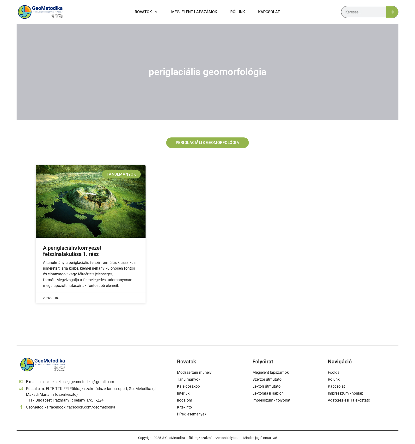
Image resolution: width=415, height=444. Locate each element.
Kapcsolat (269, 12)
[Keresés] (392, 12)
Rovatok (143, 12)
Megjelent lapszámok (194, 12)
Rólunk (237, 12)
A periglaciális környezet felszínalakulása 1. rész (72, 251)
